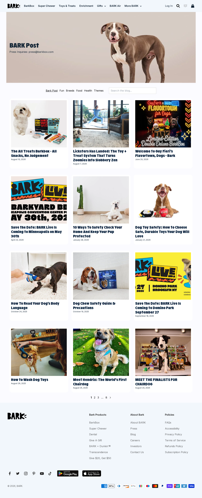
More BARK (131, 5)
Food (79, 90)
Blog (133, 434)
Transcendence (98, 452)
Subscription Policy (176, 452)
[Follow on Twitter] (18, 473)
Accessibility (172, 428)
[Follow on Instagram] (26, 473)
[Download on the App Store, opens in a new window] (91, 473)
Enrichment (86, 5)
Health (88, 90)
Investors (136, 446)
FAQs (168, 422)
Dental (93, 434)
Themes (99, 90)
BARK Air (115, 5)
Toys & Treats (67, 5)
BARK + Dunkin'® (100, 446)
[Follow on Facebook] (10, 473)
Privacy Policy (173, 434)
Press (133, 428)
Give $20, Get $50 (100, 458)
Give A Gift (95, 440)
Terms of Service (175, 440)
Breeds (70, 90)
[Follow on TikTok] (50, 473)
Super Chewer (46, 5)
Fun (61, 90)
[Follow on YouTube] (42, 473)
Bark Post (52, 90)
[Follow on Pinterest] (34, 473)
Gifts (100, 5)
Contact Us (137, 452)
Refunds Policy (174, 446)
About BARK (138, 422)
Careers (135, 440)
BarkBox (29, 5)
